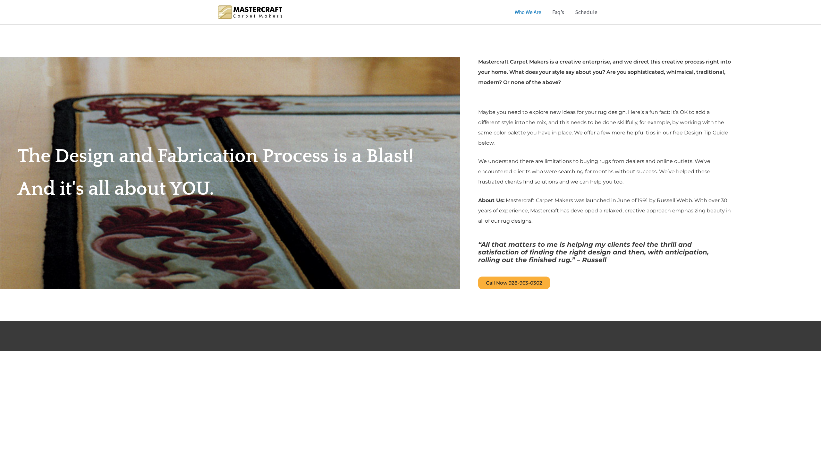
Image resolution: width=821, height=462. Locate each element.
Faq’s (558, 12)
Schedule (586, 12)
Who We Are (528, 12)
